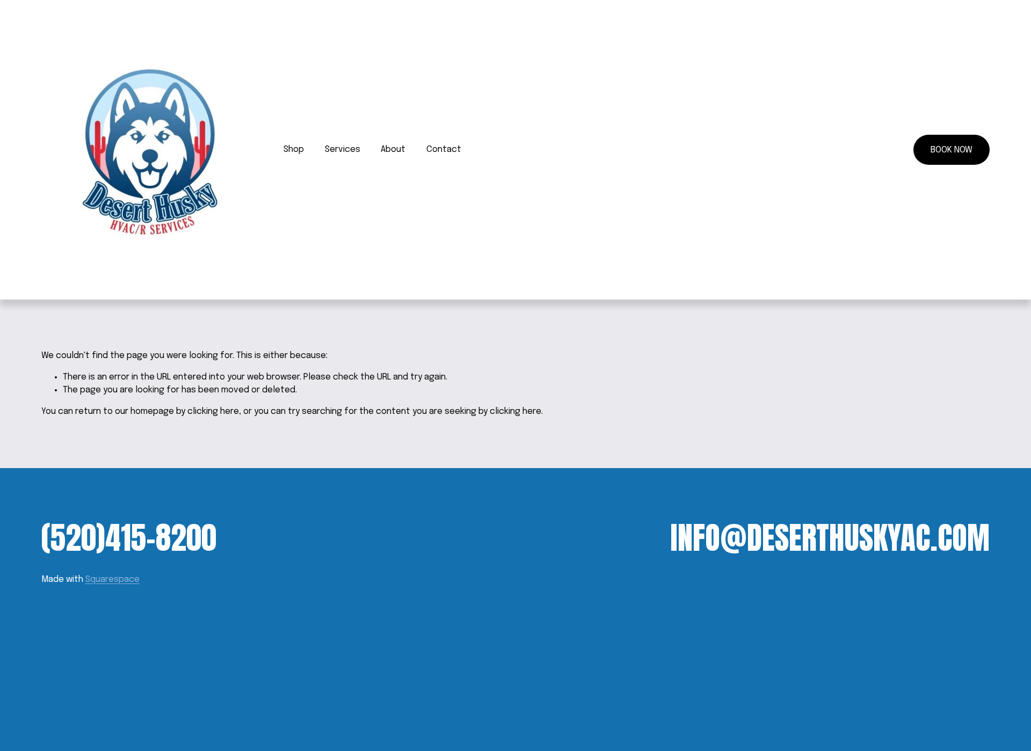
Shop (294, 149)
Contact (443, 149)
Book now (951, 150)
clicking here (213, 411)
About (393, 149)
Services (342, 149)
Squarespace (112, 579)
